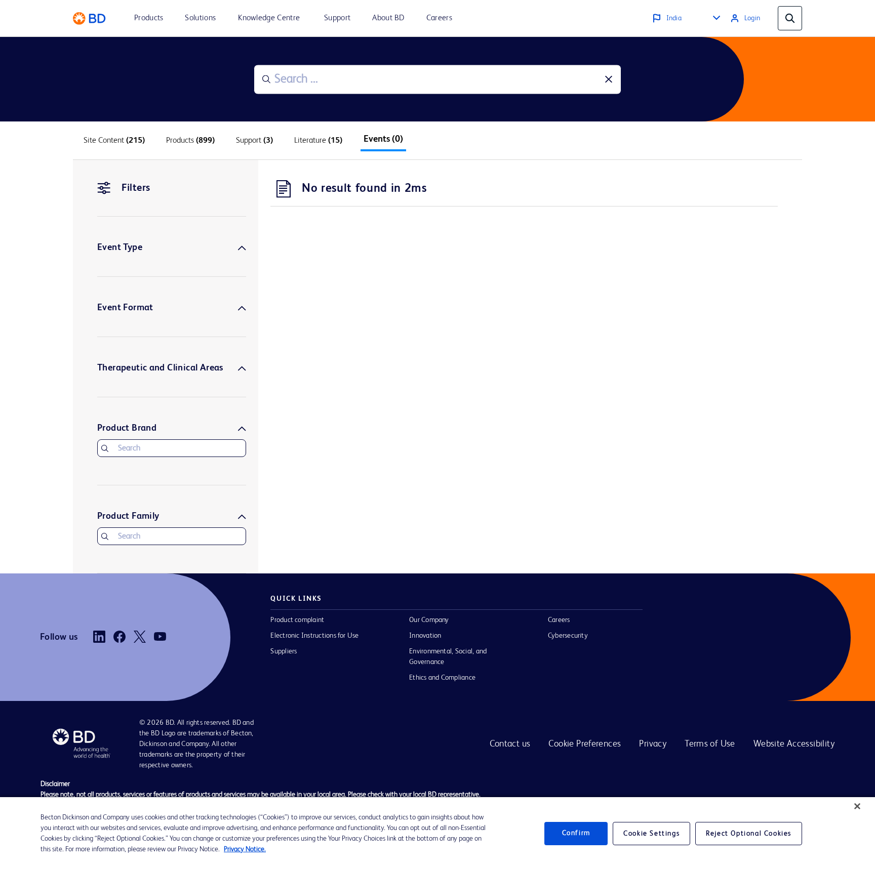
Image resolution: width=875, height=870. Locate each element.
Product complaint (297, 620)
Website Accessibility (793, 744)
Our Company (429, 620)
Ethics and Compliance (442, 677)
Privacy (652, 744)
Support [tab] (254, 141)
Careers (559, 620)
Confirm (576, 833)
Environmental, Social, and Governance (448, 657)
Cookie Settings (651, 833)
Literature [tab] (318, 141)
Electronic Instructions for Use (314, 635)
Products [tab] (190, 141)
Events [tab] (383, 139)
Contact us (510, 744)
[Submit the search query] (266, 79)
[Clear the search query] (609, 79)
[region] (437, 833)
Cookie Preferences (584, 744)
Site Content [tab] (114, 141)
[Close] (857, 806)
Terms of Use (710, 744)
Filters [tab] (136, 188)
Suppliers (283, 651)
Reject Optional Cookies (748, 833)
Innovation (425, 635)
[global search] (790, 18)
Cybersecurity (568, 635)
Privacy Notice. (245, 849)
